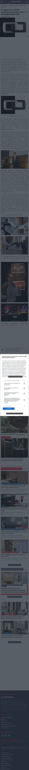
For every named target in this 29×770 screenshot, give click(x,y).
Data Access (14, 413)
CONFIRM (8, 408)
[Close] (26, 356)
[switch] (24, 383)
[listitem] (14, 380)
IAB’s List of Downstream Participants (15, 376)
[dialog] (14, 385)
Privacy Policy (20, 413)
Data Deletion (8, 413)
